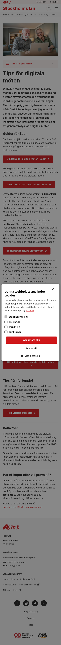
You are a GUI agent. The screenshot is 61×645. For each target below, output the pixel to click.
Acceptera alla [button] (31, 340)
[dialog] (30, 322)
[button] (30, 356)
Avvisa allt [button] (31, 348)
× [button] (53, 289)
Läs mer (30, 310)
